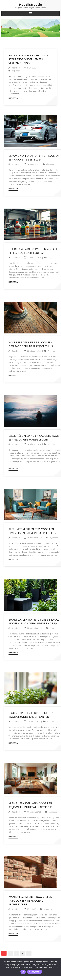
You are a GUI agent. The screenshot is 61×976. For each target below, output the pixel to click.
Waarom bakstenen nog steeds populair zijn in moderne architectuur (30, 900)
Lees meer (13, 98)
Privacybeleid (35, 972)
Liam (18, 68)
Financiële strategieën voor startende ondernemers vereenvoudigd (28, 59)
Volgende (28, 953)
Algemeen (16, 71)
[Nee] (57, 967)
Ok (23, 972)
